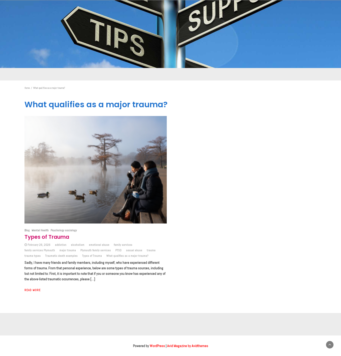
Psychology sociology (64, 230)
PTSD (118, 250)
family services (123, 245)
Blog (27, 230)
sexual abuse (134, 250)
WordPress (157, 346)
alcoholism (77, 245)
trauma (151, 250)
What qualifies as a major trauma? (127, 256)
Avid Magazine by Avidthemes (187, 346)
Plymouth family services (95, 250)
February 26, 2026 (39, 245)
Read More (32, 290)
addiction (60, 245)
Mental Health (40, 230)
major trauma (67, 250)
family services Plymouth (39, 250)
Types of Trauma (46, 236)
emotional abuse (99, 245)
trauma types (32, 256)
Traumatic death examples (61, 256)
